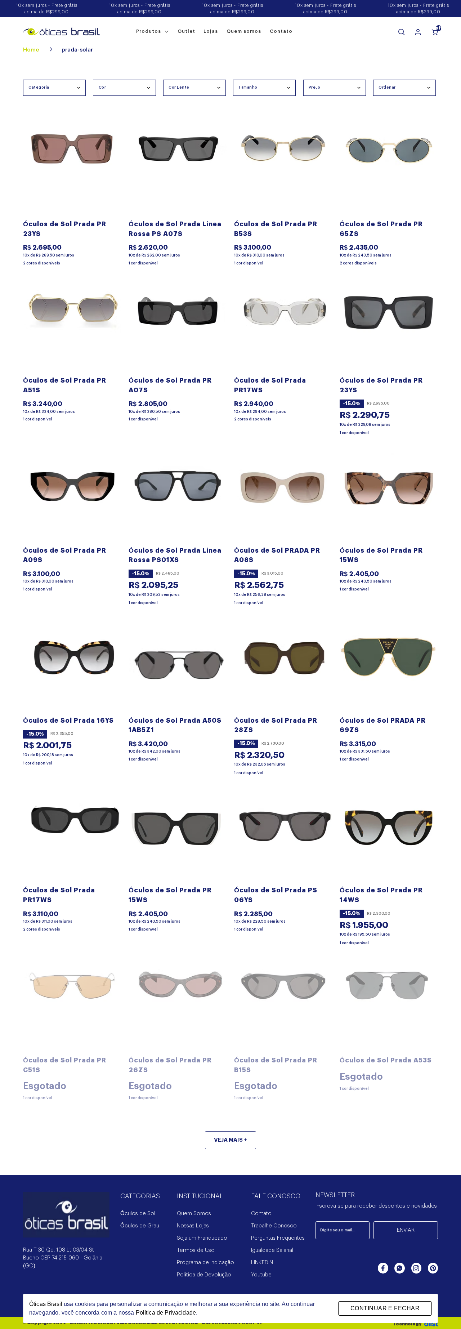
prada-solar (77, 50)
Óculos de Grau (139, 1225)
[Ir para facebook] (383, 1268)
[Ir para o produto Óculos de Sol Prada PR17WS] (283, 327)
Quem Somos (194, 1213)
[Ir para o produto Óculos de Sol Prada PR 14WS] (389, 837)
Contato (281, 31)
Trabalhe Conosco (274, 1225)
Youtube (261, 1274)
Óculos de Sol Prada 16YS (68, 721)
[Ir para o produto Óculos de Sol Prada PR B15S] (283, 1007)
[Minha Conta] (418, 32)
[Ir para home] (66, 1219)
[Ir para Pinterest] (433, 1268)
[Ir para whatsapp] (399, 1268)
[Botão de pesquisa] (401, 32)
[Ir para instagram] (416, 1268)
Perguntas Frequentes (278, 1238)
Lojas (210, 31)
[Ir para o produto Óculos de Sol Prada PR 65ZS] (389, 170)
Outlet (186, 31)
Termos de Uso (196, 1250)
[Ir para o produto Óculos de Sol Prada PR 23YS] (72, 170)
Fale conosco (275, 1196)
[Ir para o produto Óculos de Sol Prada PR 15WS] (389, 497)
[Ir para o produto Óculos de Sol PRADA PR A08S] (283, 497)
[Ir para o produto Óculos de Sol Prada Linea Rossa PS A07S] (178, 170)
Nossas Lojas (193, 1225)
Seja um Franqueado (202, 1238)
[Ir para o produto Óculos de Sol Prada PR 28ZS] (283, 667)
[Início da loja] (61, 31)
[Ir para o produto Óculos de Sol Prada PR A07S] (178, 327)
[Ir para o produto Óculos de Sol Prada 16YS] (72, 667)
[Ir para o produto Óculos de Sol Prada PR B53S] (283, 170)
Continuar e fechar (385, 1308)
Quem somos (244, 31)
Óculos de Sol (137, 1213)
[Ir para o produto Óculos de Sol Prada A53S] (389, 1007)
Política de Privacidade (166, 1313)
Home (31, 50)
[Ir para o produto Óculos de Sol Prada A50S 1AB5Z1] (178, 667)
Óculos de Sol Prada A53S (386, 1060)
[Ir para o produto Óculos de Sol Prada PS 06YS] (283, 837)
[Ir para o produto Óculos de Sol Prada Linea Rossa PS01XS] (178, 497)
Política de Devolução (204, 1274)
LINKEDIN (262, 1262)
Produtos (149, 31)
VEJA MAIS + (230, 1140)
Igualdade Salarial (272, 1250)
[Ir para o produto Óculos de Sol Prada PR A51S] (72, 327)
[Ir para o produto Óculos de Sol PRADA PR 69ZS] (389, 667)
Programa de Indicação (205, 1262)
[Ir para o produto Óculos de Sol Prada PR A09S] (72, 497)
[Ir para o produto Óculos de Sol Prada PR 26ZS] (178, 1007)
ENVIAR (406, 1230)
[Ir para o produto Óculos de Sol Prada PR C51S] (72, 1007)
